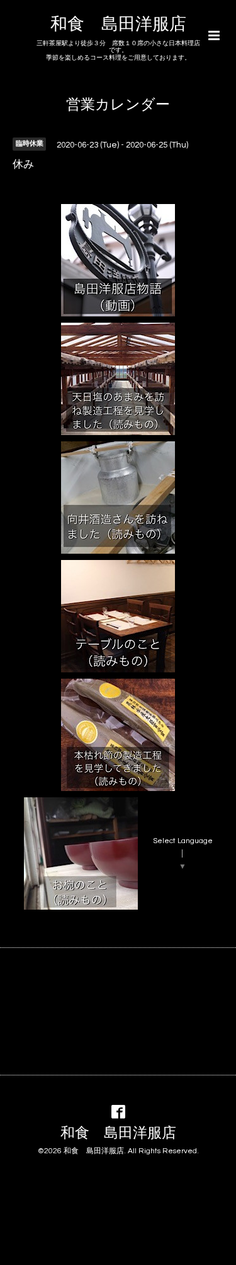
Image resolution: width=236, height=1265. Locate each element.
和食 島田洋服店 (118, 24)
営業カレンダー (118, 105)
